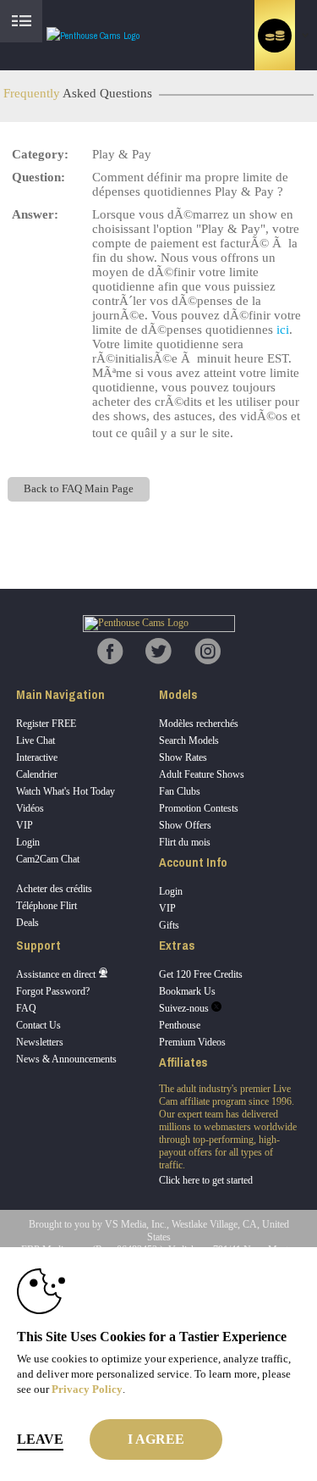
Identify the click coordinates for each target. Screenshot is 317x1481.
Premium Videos (192, 1042)
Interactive (36, 757)
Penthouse (179, 1025)
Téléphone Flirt (46, 906)
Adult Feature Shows (201, 774)
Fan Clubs (179, 791)
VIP (24, 825)
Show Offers (185, 825)
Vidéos (30, 808)
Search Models (189, 740)
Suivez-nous (185, 1008)
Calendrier (36, 774)
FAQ (26, 1008)
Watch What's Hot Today (65, 791)
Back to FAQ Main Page (79, 489)
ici (282, 329)
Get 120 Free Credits (201, 974)
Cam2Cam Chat (47, 859)
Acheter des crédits (54, 889)
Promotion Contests (198, 808)
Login (28, 842)
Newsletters (39, 1042)
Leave (40, 1439)
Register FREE (46, 723)
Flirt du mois (184, 842)
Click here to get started (206, 1180)
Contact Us (38, 1025)
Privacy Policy (87, 1389)
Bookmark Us (187, 991)
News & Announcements (66, 1059)
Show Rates (183, 757)
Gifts (169, 925)
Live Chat (35, 740)
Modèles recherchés (198, 723)
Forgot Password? (53, 991)
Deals (27, 923)
